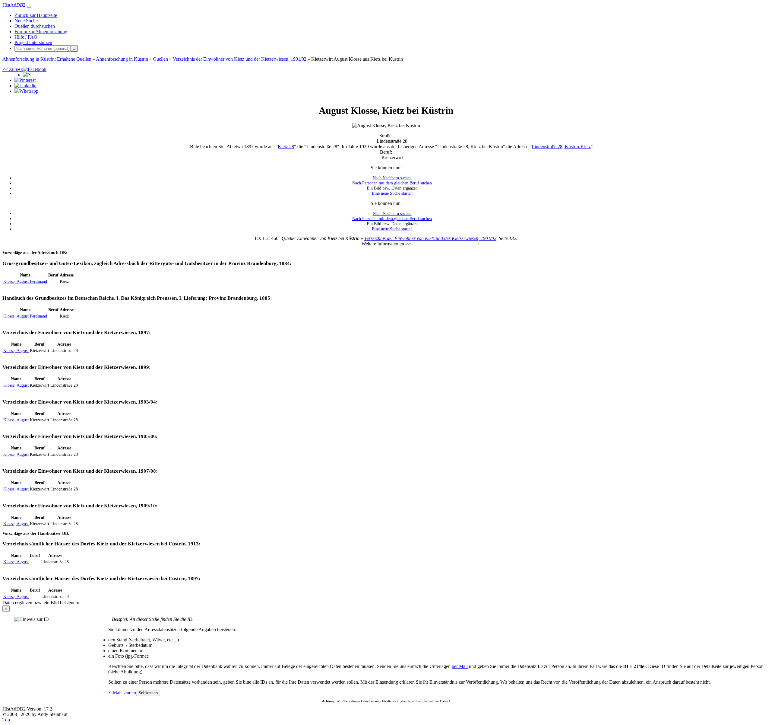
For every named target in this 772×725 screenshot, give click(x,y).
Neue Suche (26, 20)
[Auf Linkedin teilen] (25, 85)
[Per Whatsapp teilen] (26, 91)
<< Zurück (12, 69)
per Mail (460, 666)
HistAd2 (13, 5)
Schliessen (148, 693)
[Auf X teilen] (27, 74)
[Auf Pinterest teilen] (25, 80)
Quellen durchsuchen (34, 26)
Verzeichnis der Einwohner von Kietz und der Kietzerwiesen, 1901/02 (430, 238)
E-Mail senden (122, 692)
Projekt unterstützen (33, 42)
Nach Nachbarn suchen (392, 177)
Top (6, 719)
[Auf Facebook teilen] (34, 69)
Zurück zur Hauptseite (35, 15)
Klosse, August (16, 350)
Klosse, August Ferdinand (25, 281)
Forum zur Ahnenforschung (40, 31)
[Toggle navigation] (29, 7)
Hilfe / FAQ (25, 37)
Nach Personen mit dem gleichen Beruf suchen (392, 182)
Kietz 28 (286, 146)
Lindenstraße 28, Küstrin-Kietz (561, 146)
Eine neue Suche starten (392, 193)
